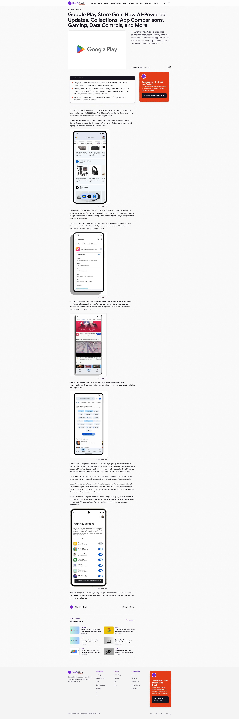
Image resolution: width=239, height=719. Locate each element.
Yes (126, 607)
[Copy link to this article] (169, 67)
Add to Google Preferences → (154, 95)
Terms (157, 714)
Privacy (152, 714)
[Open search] (164, 3)
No (133, 607)
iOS (141, 3)
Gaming (93, 3)
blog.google (104, 206)
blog (105, 469)
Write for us (135, 681)
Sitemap (168, 714)
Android (131, 3)
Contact (134, 678)
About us (134, 675)
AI (137, 3)
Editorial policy (136, 685)
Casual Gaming (116, 3)
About (163, 714)
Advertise (134, 688)
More (156, 3)
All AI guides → (130, 620)
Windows (117, 678)
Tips (115, 681)
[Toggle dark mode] (169, 3)
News (124, 3)
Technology (148, 3)
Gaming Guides (103, 3)
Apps (115, 685)
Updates (79, 9)
